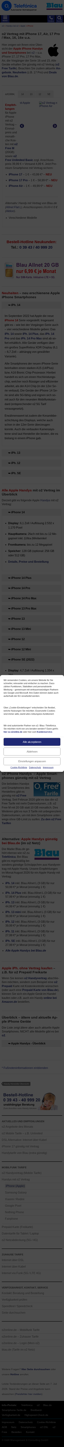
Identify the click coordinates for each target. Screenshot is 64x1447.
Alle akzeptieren (32, 741)
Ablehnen (32, 751)
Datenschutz (35, 767)
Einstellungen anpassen (32, 761)
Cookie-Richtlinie (18, 767)
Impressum (48, 767)
